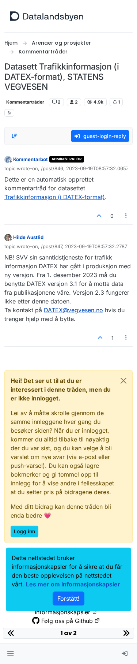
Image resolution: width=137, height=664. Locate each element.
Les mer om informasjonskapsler (73, 584)
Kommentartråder (25, 102)
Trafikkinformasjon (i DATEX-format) (54, 197)
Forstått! (68, 598)
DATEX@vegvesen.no (73, 310)
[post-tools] (126, 215)
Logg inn (24, 531)
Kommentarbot (30, 159)
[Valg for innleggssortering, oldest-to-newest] (14, 136)
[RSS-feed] (9, 113)
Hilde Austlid (28, 237)
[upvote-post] (99, 215)
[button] (10, 653)
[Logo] (46, 16)
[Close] (123, 380)
